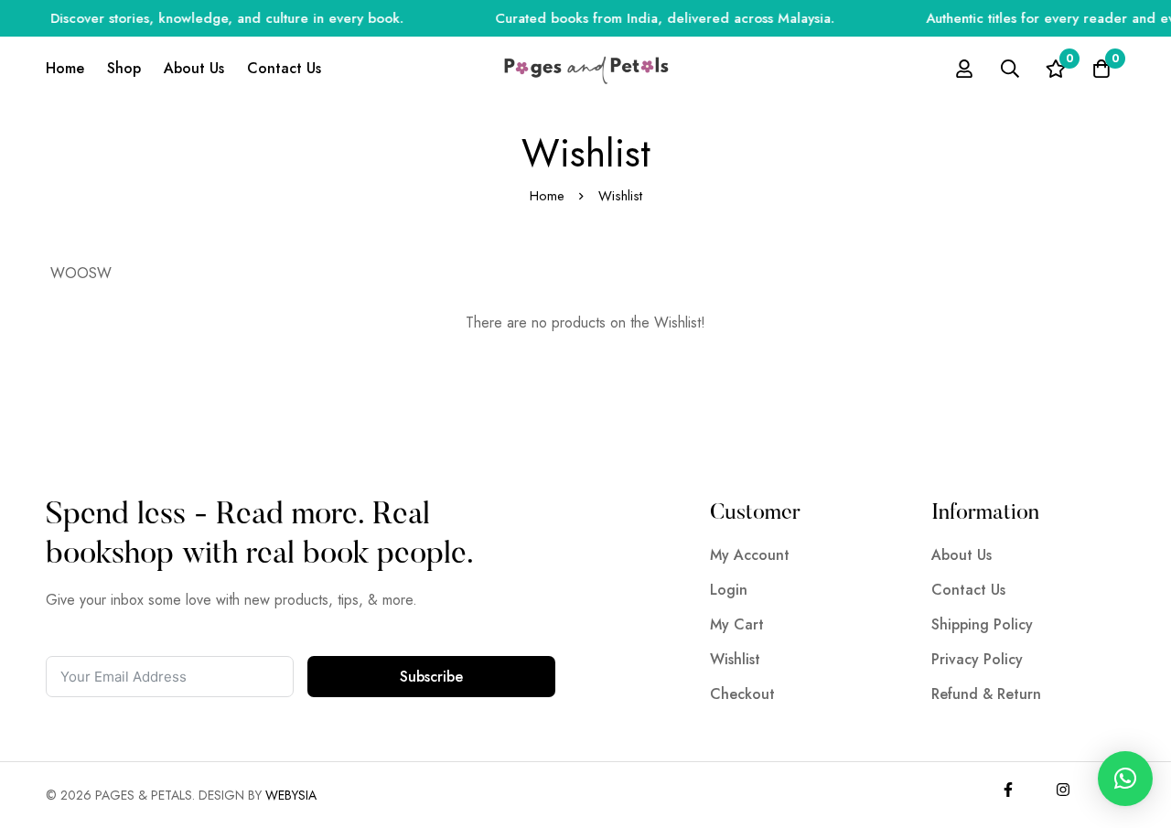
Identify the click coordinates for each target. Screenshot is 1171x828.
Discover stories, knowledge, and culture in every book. (218, 18)
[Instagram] (1063, 789)
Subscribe (431, 676)
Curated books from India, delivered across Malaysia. (656, 18)
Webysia (291, 795)
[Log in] (964, 69)
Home (547, 196)
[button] (1125, 778)
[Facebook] (1008, 789)
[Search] (1010, 69)
